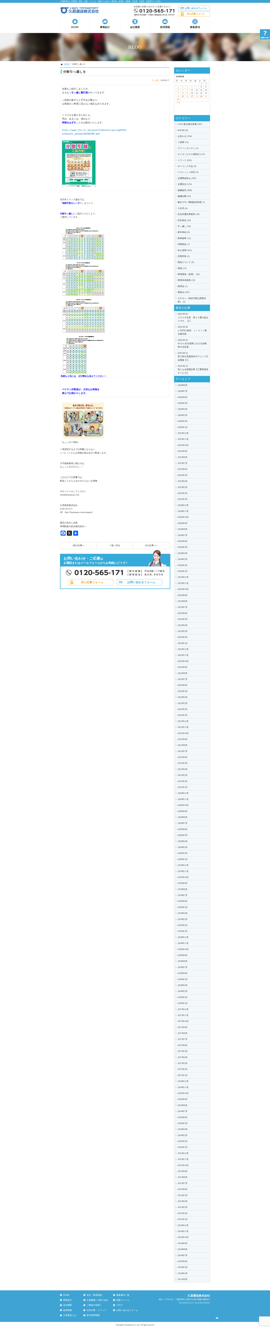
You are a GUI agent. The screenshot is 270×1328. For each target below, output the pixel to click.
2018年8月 (183, 961)
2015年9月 (183, 1171)
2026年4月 (183, 409)
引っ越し (156, 80)
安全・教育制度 (94, 1295)
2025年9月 (183, 451)
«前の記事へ (78, 545)
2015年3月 (183, 1207)
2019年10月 (183, 877)
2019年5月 (183, 907)
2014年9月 (183, 1243)
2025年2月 (183, 493)
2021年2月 (183, 781)
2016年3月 (183, 1135)
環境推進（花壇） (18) (189, 274)
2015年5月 (183, 1195)
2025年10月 (183, 445)
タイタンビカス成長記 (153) (191, 154)
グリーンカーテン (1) (188, 148)
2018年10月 (183, 949)
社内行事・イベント (96, 1310)
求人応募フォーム (196, 14)
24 (178, 96)
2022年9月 (183, 667)
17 (178, 93)
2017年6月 (183, 1045)
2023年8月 (183, 601)
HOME (75, 27)
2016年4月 (183, 1129)
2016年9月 (183, 1099)
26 (187, 96)
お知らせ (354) (185, 136)
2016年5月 (183, 1123)
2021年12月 (183, 721)
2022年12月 (183, 649)
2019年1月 (183, 931)
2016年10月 (183, 1093)
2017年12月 (183, 1009)
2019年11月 (183, 871)
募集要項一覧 (122, 1295)
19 (187, 93)
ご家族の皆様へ (94, 1305)
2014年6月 (183, 1261)
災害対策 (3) (184, 256)
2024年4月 (183, 553)
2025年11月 (183, 439)
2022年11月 (183, 655)
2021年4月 (183, 769)
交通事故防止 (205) (187, 178)
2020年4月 (183, 841)
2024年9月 (183, 523)
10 (178, 90)
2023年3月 (183, 631)
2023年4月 (183, 625)
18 (183, 93)
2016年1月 (183, 1147)
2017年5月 (183, 1051)
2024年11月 (183, 511)
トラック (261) (185, 160)
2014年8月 (183, 1249)
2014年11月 (183, 1231)
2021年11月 (183, 727)
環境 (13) (182, 268)
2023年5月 (183, 619)
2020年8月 (183, 817)
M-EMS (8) (183, 130)
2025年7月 (183, 463)
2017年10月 (183, 1021)
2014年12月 (183, 1225)
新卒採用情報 (93, 1315)
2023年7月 (183, 607)
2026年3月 (183, 415)
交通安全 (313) (185, 184)
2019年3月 (183, 919)
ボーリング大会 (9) (187, 166)
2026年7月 (183, 391)
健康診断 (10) (184, 196)
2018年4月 (183, 985)
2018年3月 (183, 991)
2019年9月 (183, 883)
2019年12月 (183, 865)
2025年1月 (183, 499)
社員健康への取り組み (97, 1300)
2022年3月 (183, 703)
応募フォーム (122, 1300)
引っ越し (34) (184, 226)
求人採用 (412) (185, 250)
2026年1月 (183, 427)
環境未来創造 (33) (186, 280)
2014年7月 (183, 1255)
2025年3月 (183, 487)
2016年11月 (183, 1087)
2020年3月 (183, 847)
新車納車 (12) (184, 238)
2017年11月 (183, 1015)
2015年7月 (183, 1183)
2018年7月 (183, 967)
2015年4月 (183, 1201)
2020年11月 (183, 799)
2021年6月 (183, 757)
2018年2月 (183, 997)
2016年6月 (183, 1117)
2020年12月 (183, 793)
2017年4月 (183, 1057)
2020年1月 (183, 859)
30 (206, 96)
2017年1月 (183, 1075)
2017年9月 (183, 1027)
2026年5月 (183, 403)
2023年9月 (183, 595)
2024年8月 (183, 529)
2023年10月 (183, 589)
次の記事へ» (151, 545)
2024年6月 (183, 541)
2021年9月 (183, 739)
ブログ (119, 1305)
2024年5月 (183, 547)
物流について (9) (186, 262)
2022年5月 (183, 691)
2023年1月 (183, 643)
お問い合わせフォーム (196, 8)
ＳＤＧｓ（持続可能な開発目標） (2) (192, 300)
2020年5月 (183, 835)
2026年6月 (183, 397)
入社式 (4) (183, 208)
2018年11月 (183, 943)
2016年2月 (183, 1141)
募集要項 (195, 27)
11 (183, 90)
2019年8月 (183, 889)
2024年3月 (183, 559)
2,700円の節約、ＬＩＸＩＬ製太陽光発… (192, 330)
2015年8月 (183, 1177)
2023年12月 (183, 577)
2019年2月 (183, 925)
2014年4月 (183, 1273)
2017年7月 (183, 1039)
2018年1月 (183, 1003)
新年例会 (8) (184, 232)
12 (187, 90)
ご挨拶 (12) (183, 142)
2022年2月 (183, 709)
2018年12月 (183, 937)
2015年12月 (183, 1153)
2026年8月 (183, 385)
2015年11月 (183, 1159)
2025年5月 (183, 475)
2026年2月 (183, 421)
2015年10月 (183, 1165)
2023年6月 (183, 613)
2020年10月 (183, 805)
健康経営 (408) (185, 190)
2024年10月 (183, 517)
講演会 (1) (183, 286)
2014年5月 (183, 1267)
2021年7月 (183, 751)
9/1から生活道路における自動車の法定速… (192, 343)
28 (197, 96)
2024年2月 (183, 565)
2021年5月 (183, 763)
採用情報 (165, 27)
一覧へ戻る (114, 545)
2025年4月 (183, 481)
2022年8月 (183, 673)
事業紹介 (105, 27)
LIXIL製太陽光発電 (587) (190, 124)
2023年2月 (183, 637)
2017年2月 (183, 1069)
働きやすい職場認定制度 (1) (191, 202)
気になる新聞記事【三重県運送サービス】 (193, 369)
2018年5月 (183, 979)
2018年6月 (183, 973)
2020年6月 (183, 829)
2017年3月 (183, 1063)
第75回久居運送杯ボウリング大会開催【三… (193, 356)
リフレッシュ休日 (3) (188, 172)
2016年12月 (183, 1081)
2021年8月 (183, 745)
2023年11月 (183, 583)
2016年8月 (183, 1105)
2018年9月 (183, 955)
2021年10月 (183, 733)
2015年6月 (183, 1189)
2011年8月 (183, 1279)
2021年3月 (183, 775)
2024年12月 (183, 505)
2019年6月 (183, 901)
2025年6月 (183, 469)
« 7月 (178, 103)
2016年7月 (183, 1111)
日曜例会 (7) (184, 244)
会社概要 (135, 27)
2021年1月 (183, 787)
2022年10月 (183, 661)
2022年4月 (183, 697)
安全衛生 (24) (184, 220)
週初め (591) (184, 292)
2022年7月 (183, 679)
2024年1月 (183, 571)
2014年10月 (183, 1237)
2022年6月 (183, 685)
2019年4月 (183, 913)
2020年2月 (183, 853)
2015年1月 (183, 1219)
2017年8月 (183, 1033)
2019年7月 (183, 895)
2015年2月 (183, 1213)
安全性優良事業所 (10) (189, 214)
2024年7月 (183, 535)
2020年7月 (183, 823)
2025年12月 (183, 433)
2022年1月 (183, 715)
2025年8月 (183, 457)
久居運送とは (69, 1315)
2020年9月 (183, 811)
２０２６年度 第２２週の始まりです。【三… (193, 317)
